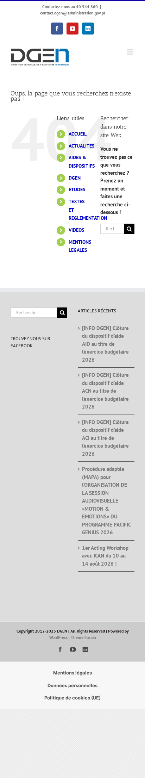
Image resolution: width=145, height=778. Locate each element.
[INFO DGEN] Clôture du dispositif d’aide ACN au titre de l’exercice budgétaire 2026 (105, 391)
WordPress (58, 637)
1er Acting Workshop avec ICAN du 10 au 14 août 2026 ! (105, 555)
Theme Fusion (83, 637)
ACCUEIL (78, 134)
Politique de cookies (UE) (72, 698)
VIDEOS (76, 230)
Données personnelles (72, 685)
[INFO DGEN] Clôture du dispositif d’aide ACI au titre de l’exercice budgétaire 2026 (105, 438)
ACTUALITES (81, 146)
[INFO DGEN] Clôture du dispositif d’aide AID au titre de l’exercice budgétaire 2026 (105, 344)
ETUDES (77, 189)
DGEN (75, 178)
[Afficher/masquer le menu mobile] (130, 52)
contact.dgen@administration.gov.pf (72, 12)
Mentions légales (72, 673)
